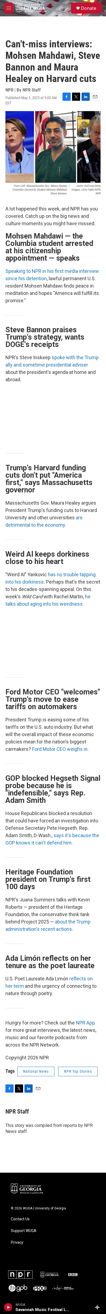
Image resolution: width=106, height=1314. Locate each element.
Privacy (17, 1242)
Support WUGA (23, 1231)
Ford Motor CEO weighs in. (60, 749)
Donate (88, 8)
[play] (8, 1307)
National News (36, 1071)
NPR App (85, 1023)
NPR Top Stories (78, 1071)
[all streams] (99, 1307)
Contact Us (20, 1219)
